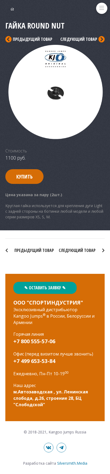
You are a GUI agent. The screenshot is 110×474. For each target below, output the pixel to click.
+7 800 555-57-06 (34, 341)
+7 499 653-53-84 (34, 361)
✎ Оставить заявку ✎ (45, 288)
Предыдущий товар (33, 250)
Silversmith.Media (72, 463)
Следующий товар (78, 250)
